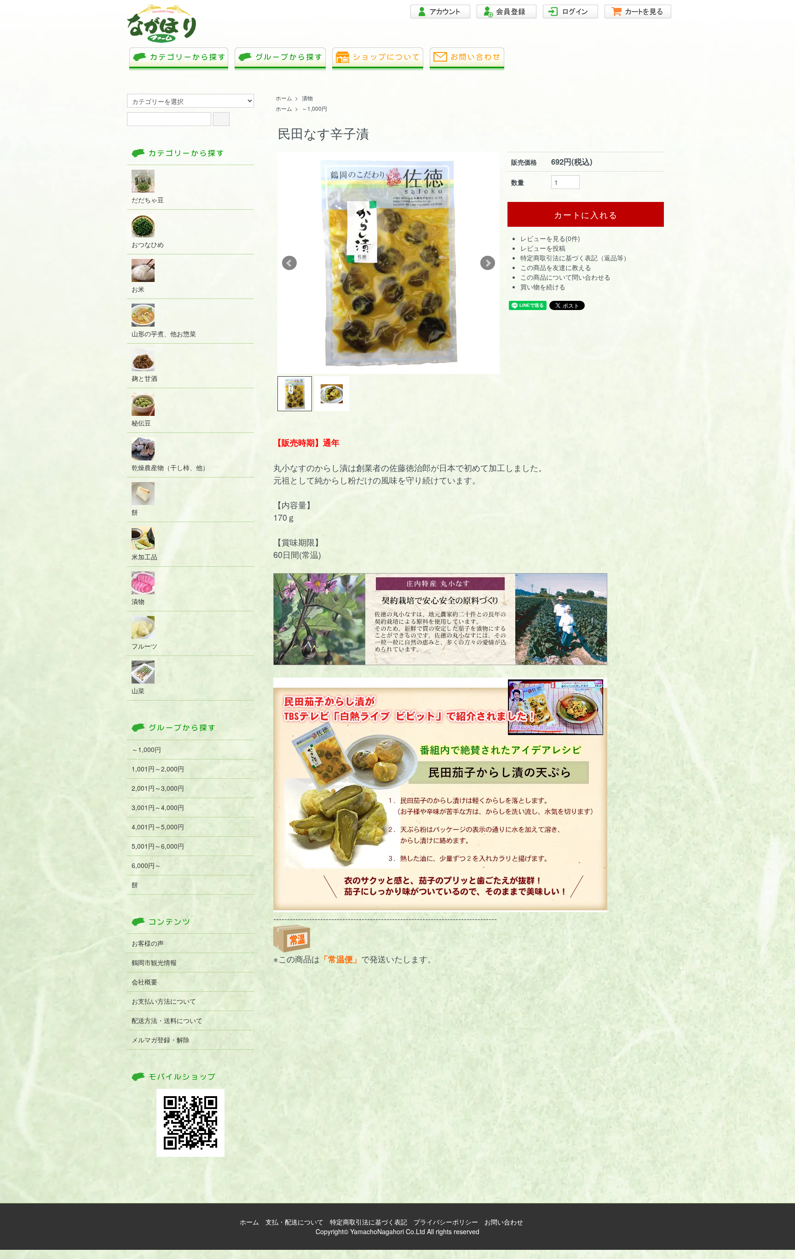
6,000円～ (146, 865)
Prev (289, 263)
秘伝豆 (141, 422)
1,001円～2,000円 (158, 768)
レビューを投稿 (542, 248)
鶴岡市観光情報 (154, 962)
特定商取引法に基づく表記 (368, 1221)
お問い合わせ (503, 1221)
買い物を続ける (542, 286)
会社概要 (144, 981)
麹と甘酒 (144, 378)
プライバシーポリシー (446, 1221)
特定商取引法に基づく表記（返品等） (575, 257)
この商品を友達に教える (555, 267)
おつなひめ (148, 244)
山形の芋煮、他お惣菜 (164, 333)
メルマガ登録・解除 (161, 1039)
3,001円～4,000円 (158, 807)
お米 (138, 288)
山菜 (138, 690)
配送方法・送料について (167, 1020)
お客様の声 (148, 943)
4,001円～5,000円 (158, 826)
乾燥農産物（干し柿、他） (170, 467)
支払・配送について (294, 1221)
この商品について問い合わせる (565, 277)
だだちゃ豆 (148, 199)
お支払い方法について (164, 1001)
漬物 (307, 98)
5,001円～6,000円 (158, 846)
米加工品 (144, 556)
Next (487, 263)
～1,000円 (314, 108)
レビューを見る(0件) (550, 238)
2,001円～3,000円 (158, 788)
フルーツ (144, 645)
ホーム (284, 98)
